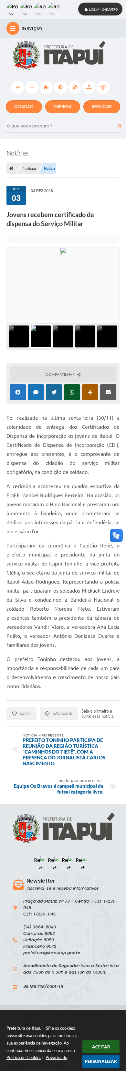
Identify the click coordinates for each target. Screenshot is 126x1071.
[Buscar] (119, 126)
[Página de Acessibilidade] (103, 87)
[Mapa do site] (88, 87)
